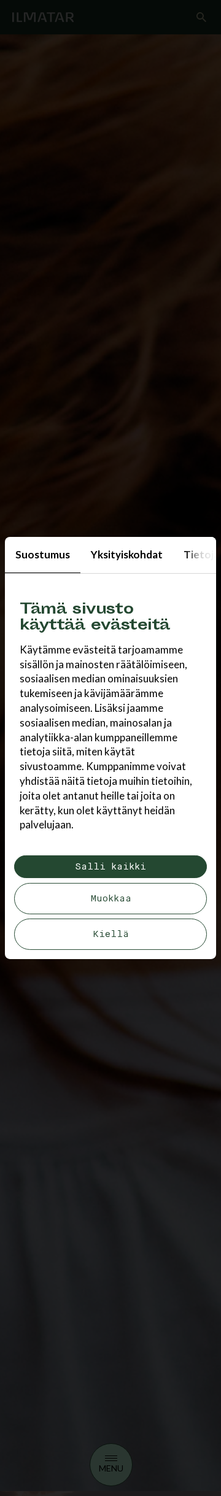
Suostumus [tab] (42, 554)
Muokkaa (110, 898)
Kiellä (111, 934)
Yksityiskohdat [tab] (127, 554)
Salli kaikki (110, 866)
